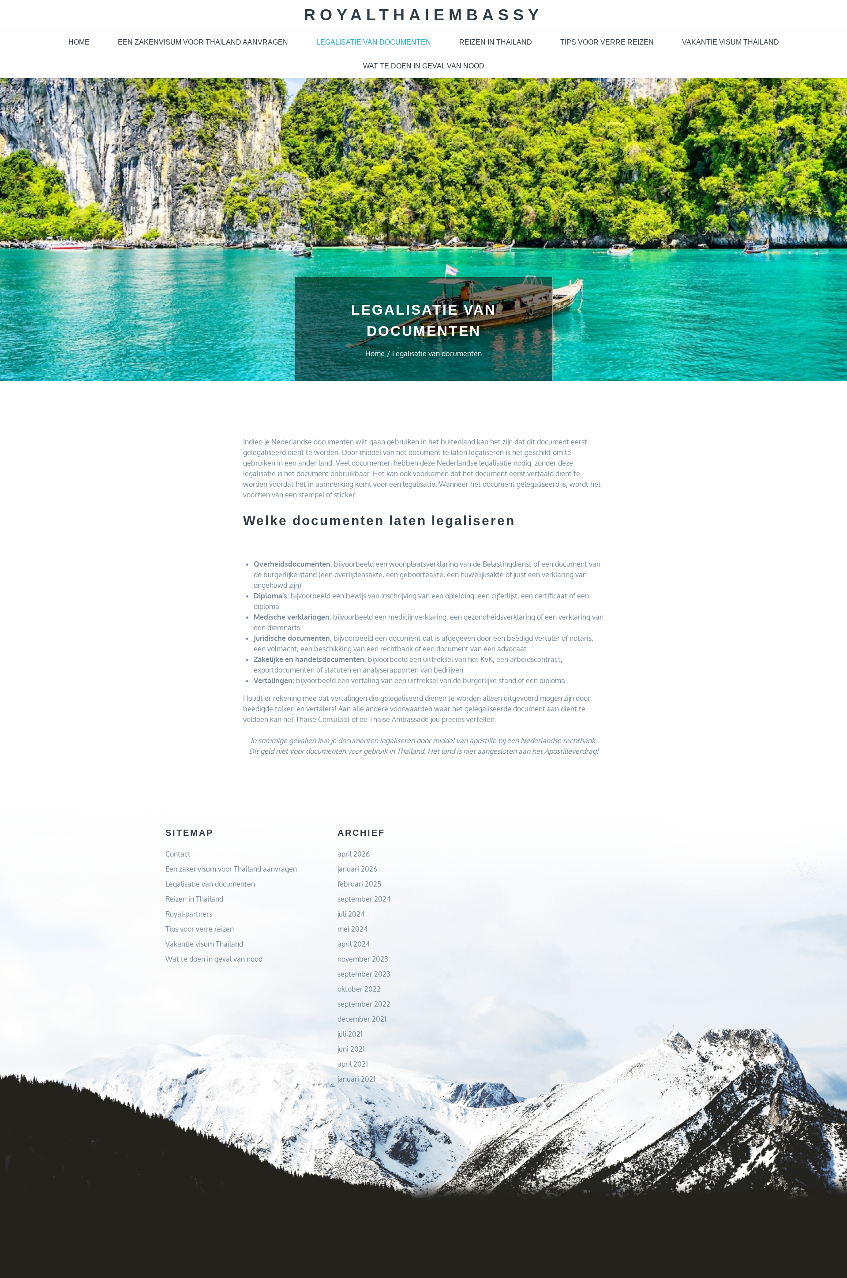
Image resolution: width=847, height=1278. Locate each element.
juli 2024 (350, 914)
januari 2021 (356, 1079)
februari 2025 (359, 884)
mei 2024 (352, 929)
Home (79, 42)
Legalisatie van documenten (373, 42)
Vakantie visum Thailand (730, 42)
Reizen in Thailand (495, 42)
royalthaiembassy (423, 15)
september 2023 (363, 974)
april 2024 (353, 944)
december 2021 (361, 1019)
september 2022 (363, 1004)
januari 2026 (357, 869)
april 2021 (352, 1064)
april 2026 (353, 853)
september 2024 (363, 899)
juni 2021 (351, 1049)
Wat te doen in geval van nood (423, 66)
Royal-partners (188, 914)
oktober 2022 (359, 989)
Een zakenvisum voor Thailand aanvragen (203, 42)
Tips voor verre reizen (607, 42)
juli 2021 (350, 1034)
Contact (178, 853)
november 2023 (362, 959)
